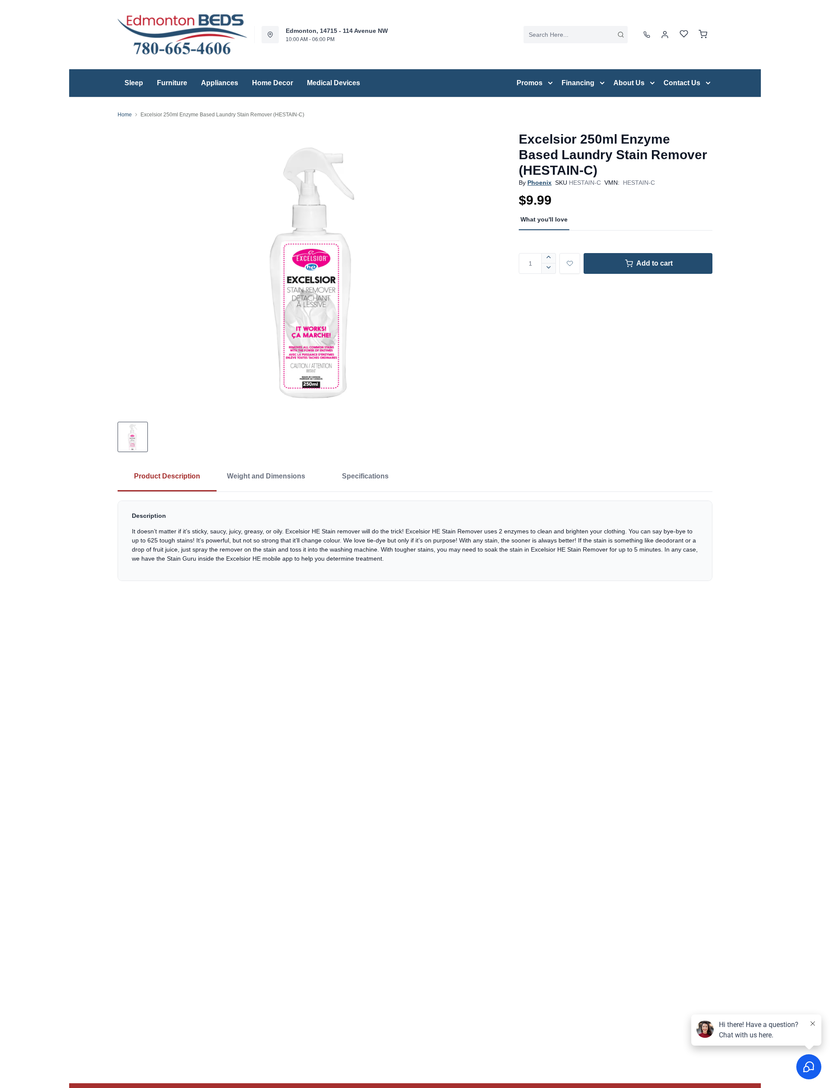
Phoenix (539, 182)
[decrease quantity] (549, 268)
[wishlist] (684, 34)
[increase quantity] (549, 258)
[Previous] (130, 268)
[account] (665, 34)
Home (125, 115)
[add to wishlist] (569, 263)
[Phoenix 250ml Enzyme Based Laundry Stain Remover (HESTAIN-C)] (315, 268)
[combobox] (576, 34)
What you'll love (544, 219)
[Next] (500, 268)
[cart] (703, 34)
